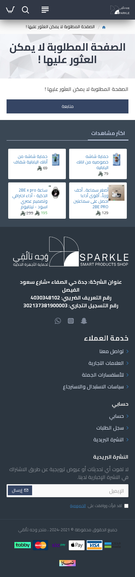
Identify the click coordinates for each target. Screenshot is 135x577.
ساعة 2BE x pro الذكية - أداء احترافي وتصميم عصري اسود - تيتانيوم (30, 198)
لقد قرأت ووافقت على (96, 506)
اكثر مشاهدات (108, 133)
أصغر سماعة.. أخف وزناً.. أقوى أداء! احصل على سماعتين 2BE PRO (90, 198)
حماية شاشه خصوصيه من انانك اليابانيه (92, 162)
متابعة (68, 106)
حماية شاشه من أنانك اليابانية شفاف (30, 159)
